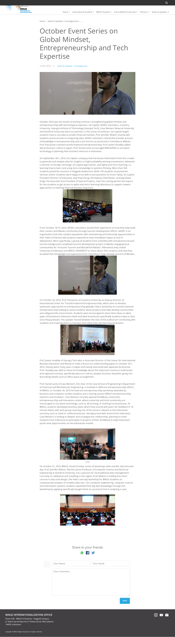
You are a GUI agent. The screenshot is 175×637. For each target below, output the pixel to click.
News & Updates (159, 12)
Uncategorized (71, 21)
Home (65, 12)
